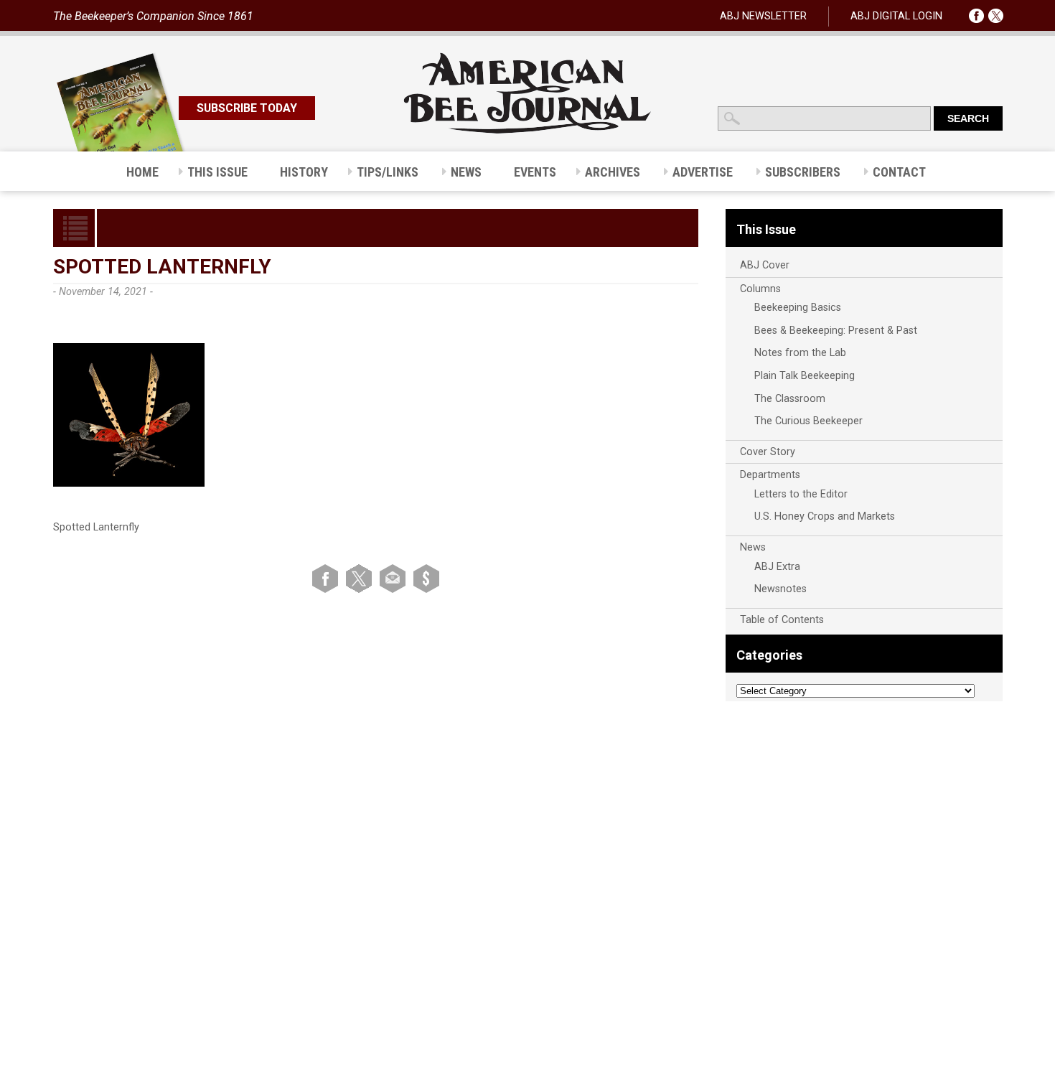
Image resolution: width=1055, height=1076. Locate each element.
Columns (760, 289)
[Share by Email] (395, 578)
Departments (770, 475)
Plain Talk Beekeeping (804, 376)
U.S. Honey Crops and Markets (824, 516)
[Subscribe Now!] (426, 578)
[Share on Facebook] (327, 578)
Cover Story (767, 452)
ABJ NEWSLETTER (763, 16)
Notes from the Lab (800, 353)
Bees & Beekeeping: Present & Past (835, 330)
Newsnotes (780, 589)
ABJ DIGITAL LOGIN (896, 16)
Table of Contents (782, 620)
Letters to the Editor (801, 494)
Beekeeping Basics (797, 307)
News (753, 547)
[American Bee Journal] (527, 131)
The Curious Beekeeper (808, 421)
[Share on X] (361, 578)
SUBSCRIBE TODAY (247, 108)
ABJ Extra (777, 567)
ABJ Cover (764, 265)
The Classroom (789, 399)
